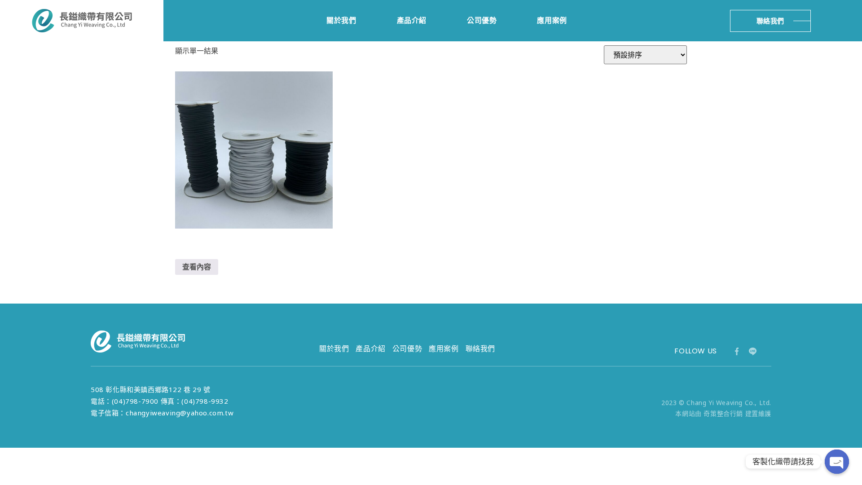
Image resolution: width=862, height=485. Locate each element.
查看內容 (196, 267)
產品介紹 (412, 20)
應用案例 (552, 20)
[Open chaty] (837, 462)
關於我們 (341, 20)
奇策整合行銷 (723, 413)
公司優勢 (482, 20)
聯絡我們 (480, 348)
